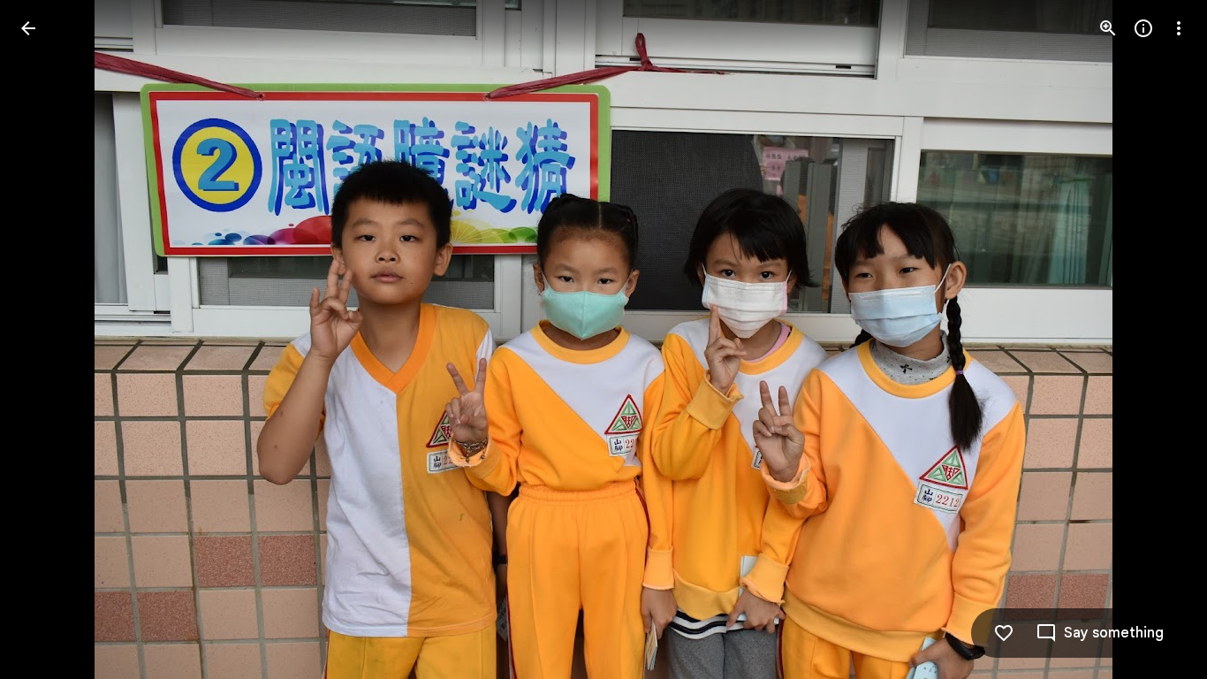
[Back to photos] (28, 28)
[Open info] (1143, 28)
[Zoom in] (1108, 28)
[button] (49, 339)
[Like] (1003, 633)
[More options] (1178, 28)
